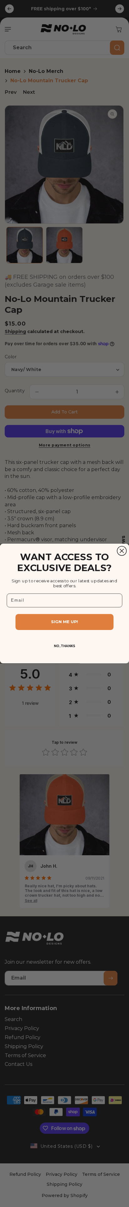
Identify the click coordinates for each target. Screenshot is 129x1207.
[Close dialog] (121, 551)
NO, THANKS (64, 646)
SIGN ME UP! (64, 621)
